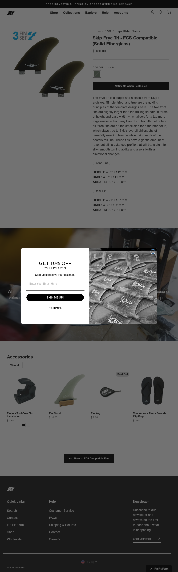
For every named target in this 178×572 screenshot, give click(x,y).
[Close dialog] (153, 252)
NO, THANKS (55, 307)
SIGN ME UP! (55, 297)
